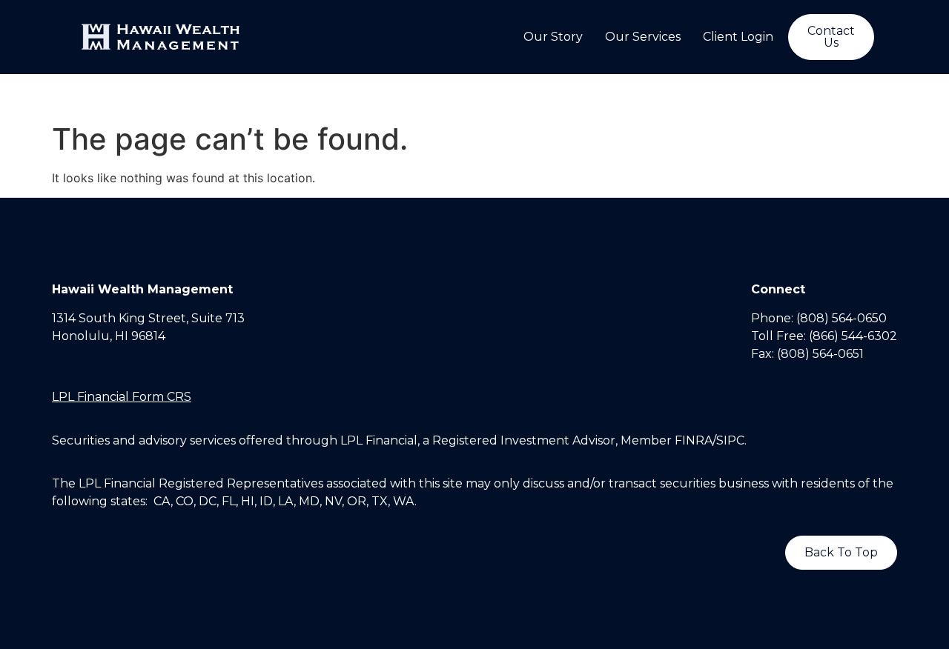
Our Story (553, 37)
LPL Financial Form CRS (121, 397)
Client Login (738, 37)
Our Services (643, 37)
